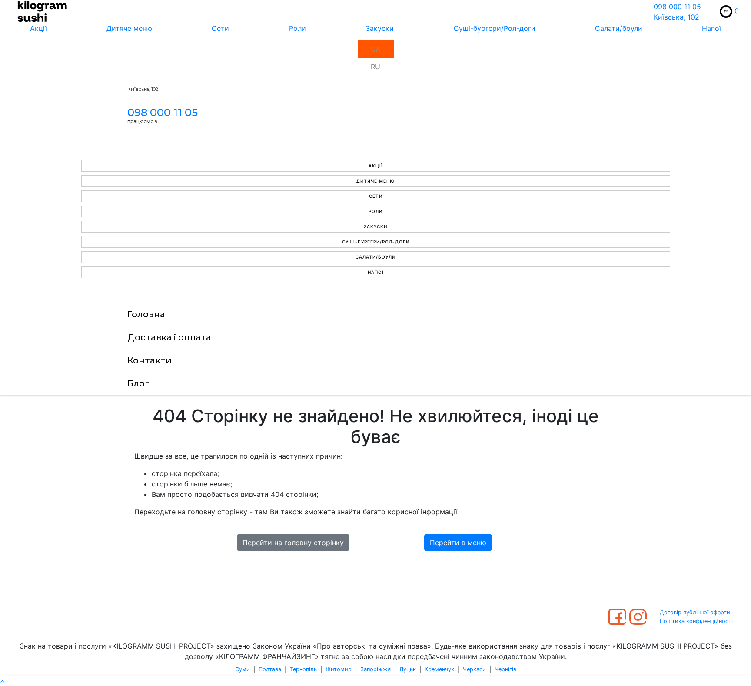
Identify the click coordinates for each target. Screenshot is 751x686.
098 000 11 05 (677, 6)
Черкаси (474, 669)
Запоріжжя (375, 669)
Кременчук (439, 669)
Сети (220, 28)
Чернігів (505, 669)
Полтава (270, 669)
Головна (146, 314)
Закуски (380, 28)
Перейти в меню (458, 542)
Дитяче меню (129, 28)
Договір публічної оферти (695, 612)
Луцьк (407, 669)
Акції (38, 28)
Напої (711, 28)
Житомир (339, 669)
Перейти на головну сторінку (293, 542)
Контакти (149, 360)
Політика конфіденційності (696, 621)
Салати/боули (618, 28)
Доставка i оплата (169, 337)
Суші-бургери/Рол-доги (494, 28)
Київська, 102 (676, 17)
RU (375, 66)
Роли (297, 28)
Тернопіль (303, 669)
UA (376, 49)
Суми (242, 669)
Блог (138, 383)
